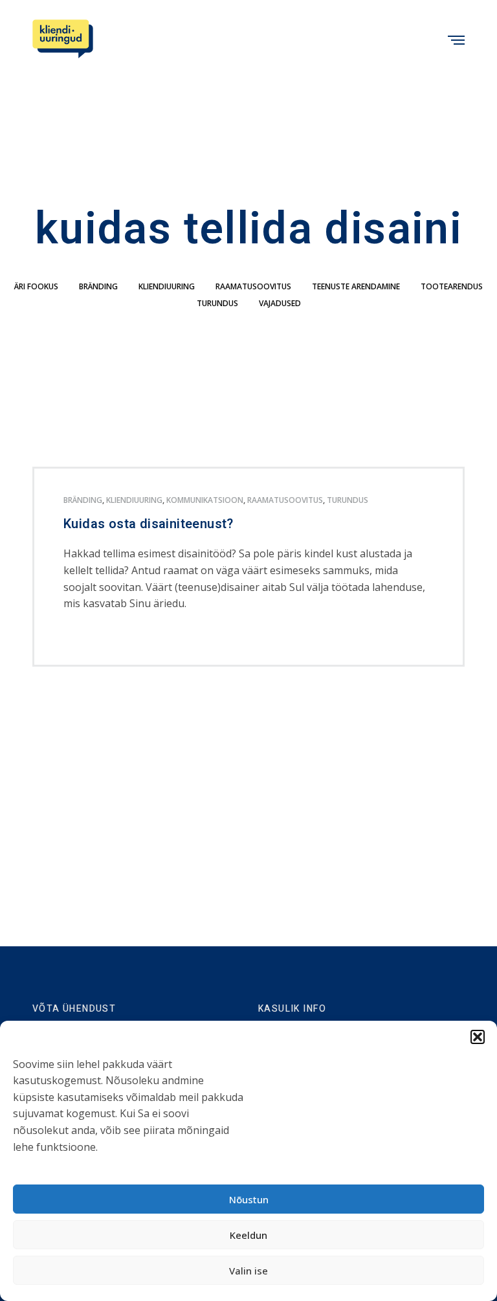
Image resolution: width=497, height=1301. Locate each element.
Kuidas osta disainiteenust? (148, 524)
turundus (217, 303)
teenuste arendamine (356, 286)
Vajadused (280, 303)
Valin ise (248, 1270)
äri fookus (36, 286)
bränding (98, 286)
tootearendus (452, 286)
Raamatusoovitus (253, 286)
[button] (477, 1036)
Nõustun (249, 1199)
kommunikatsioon (204, 500)
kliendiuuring (166, 286)
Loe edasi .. (85, 638)
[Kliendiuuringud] (62, 38)
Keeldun (248, 1235)
